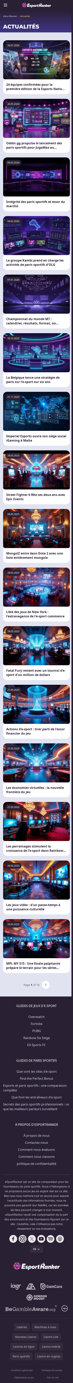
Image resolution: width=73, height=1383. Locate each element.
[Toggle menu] (5, 5)
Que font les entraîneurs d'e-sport (36, 1097)
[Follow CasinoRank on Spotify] (51, 1239)
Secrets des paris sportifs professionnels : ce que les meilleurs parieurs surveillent (36, 1106)
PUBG (36, 1031)
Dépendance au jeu (24, 1377)
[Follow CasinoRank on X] (32, 1239)
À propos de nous (37, 1135)
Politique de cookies (52, 1370)
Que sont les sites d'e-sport (37, 1071)
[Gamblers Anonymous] (31, 1286)
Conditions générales (22, 1370)
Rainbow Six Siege (36, 1038)
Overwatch (36, 1017)
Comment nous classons (36, 1156)
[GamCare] (51, 1286)
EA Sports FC (36, 1045)
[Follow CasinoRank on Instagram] (22, 1239)
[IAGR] (16, 1286)
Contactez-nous (36, 1142)
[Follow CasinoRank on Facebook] (13, 1239)
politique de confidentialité (36, 1164)
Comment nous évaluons (36, 1149)
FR (34, 1249)
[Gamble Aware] (31, 1308)
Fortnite (36, 1024)
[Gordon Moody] (36, 1297)
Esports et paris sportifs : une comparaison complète (35, 1087)
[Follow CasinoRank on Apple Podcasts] (60, 1239)
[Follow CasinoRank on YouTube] (41, 1239)
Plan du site (53, 1377)
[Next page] (46, 985)
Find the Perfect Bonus (36, 1078)
